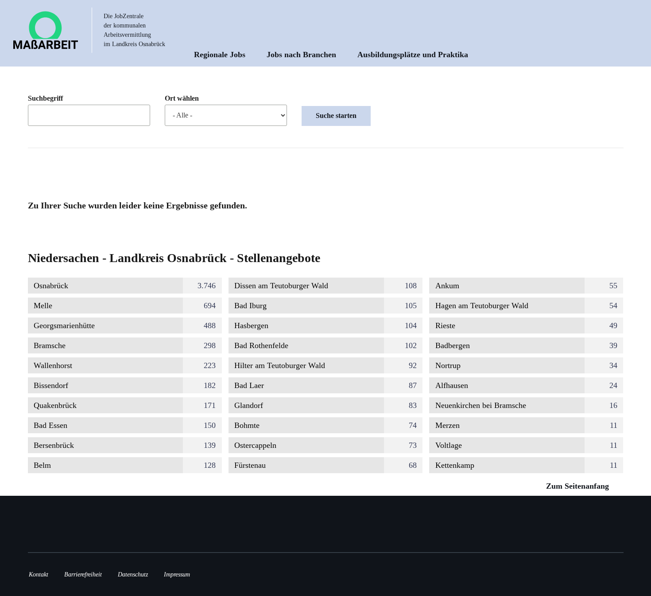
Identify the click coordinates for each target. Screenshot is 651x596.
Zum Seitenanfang (578, 486)
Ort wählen (182, 98)
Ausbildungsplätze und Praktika (412, 54)
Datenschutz (133, 574)
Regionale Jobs (219, 54)
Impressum (177, 574)
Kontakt (38, 574)
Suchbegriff (45, 98)
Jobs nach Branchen (301, 54)
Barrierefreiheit (83, 574)
